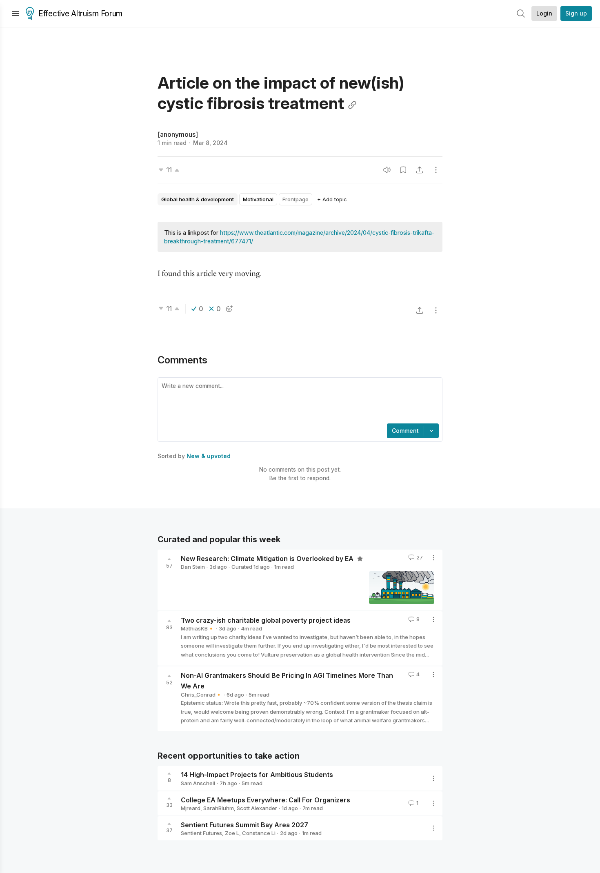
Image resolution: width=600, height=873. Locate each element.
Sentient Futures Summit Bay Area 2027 (244, 824)
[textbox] (298, 401)
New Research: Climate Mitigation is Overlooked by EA (268, 558)
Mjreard (190, 808)
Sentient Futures (201, 833)
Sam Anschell (198, 783)
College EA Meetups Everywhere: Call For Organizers (265, 799)
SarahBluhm (218, 808)
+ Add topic (332, 199)
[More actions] (435, 169)
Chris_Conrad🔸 (201, 694)
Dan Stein (193, 566)
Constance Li (259, 833)
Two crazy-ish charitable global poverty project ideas (266, 620)
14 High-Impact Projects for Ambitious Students (257, 775)
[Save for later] (403, 169)
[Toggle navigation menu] (15, 13)
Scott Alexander (257, 808)
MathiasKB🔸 (197, 628)
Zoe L (232, 833)
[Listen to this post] (386, 169)
